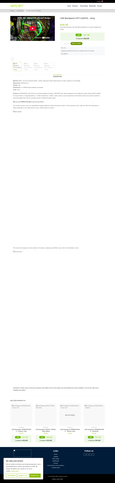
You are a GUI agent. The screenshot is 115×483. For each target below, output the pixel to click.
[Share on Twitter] (64, 57)
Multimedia (92, 6)
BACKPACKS (20, 10)
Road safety (55, 458)
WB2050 (65, 53)
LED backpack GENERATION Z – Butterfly (94, 430)
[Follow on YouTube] (93, 454)
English (99, 1)
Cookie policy (15, 471)
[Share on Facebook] (61, 57)
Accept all (35, 475)
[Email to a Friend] (67, 57)
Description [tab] (57, 76)
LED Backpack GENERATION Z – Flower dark (70, 430)
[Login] (88, 1)
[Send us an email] (90, 454)
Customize (11, 475)
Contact (99, 6)
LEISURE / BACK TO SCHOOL (33, 10)
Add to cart (76, 43)
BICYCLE (76, 51)
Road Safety (84, 6)
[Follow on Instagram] (87, 454)
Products (75, 6)
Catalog (56, 456)
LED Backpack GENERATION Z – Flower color (21, 430)
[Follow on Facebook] (84, 454)
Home (69, 6)
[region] (23, 468)
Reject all (23, 475)
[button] (93, 1)
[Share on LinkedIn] (70, 57)
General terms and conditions (55, 465)
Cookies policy (56, 467)
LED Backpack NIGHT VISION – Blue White (46, 430)
